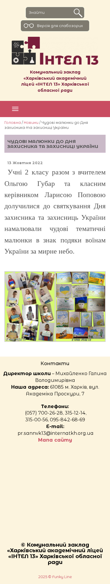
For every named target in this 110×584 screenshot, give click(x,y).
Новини (31, 122)
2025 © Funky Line (55, 577)
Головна (12, 122)
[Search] (78, 13)
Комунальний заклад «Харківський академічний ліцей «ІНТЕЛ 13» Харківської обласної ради (55, 81)
